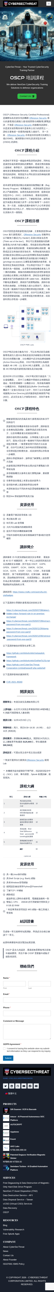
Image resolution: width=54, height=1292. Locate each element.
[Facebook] (30, 1086)
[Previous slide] (3, 34)
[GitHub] (17, 1086)
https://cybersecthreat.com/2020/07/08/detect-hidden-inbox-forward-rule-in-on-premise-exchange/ (28, 613)
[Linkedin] (11, 1086)
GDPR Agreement (12, 1044)
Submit (8, 1058)
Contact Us (8, 1255)
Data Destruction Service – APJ (18, 1195)
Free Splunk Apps (11, 1234)
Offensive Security (38, 118)
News (5, 1251)
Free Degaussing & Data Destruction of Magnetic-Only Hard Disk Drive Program (26, 1185)
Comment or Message (13, 1021)
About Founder (10, 1260)
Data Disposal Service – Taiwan (18, 1199)
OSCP (6, 1212)
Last (30, 988)
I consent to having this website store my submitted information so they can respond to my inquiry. (29, 1049)
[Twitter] (5, 1086)
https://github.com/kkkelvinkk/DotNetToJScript (28, 660)
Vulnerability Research (13, 1229)
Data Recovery (10, 1208)
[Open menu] (48, 4)
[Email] (36, 1086)
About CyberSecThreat (13, 1247)
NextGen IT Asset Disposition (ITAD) (20, 1191)
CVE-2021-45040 (14, 682)
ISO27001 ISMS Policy (13, 1264)
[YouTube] (23, 1086)
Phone (7, 1008)
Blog (5, 1225)
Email (6, 994)
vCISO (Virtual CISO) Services (17, 1204)
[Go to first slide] (51, 34)
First (5, 988)
